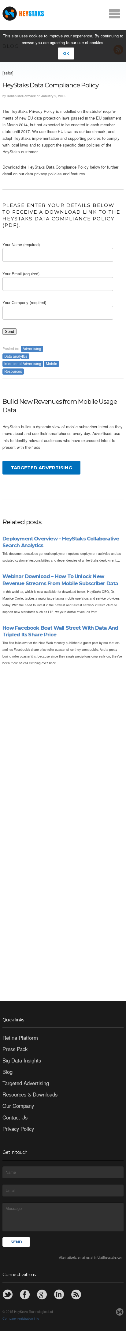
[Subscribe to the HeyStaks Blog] (76, 1294)
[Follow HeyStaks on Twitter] (7, 1294)
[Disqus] (63, 757)
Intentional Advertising (22, 363)
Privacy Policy (18, 1128)
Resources (13, 371)
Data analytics (16, 356)
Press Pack (15, 1049)
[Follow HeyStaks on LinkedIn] (59, 1294)
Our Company (18, 1105)
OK (66, 53)
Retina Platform (20, 1037)
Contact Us (15, 1117)
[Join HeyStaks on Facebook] (25, 1294)
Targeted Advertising (41, 468)
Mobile (51, 363)
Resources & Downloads (29, 1094)
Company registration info (20, 1318)
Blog (7, 1071)
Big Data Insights (21, 1060)
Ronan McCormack (21, 95)
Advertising (32, 348)
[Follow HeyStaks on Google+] (42, 1294)
